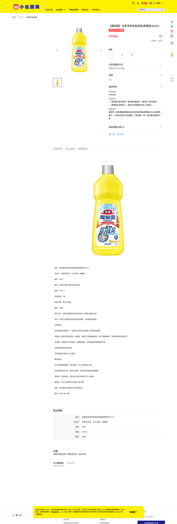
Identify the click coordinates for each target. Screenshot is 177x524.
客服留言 (103, 519)
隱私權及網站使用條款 (71, 523)
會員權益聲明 (104, 523)
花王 (110, 80)
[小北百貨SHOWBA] (26, 7)
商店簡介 (66, 519)
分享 (113, 134)
